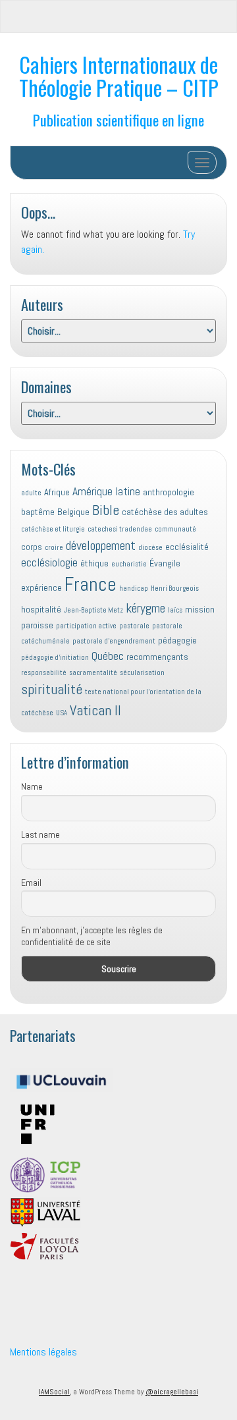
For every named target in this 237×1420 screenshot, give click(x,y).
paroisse (37, 625)
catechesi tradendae (120, 529)
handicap (133, 588)
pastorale (134, 626)
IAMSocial (54, 1391)
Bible (105, 510)
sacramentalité (93, 673)
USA (61, 713)
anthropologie (168, 492)
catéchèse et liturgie (53, 529)
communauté (175, 529)
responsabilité (43, 673)
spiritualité (51, 689)
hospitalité (41, 609)
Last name (40, 834)
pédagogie (177, 640)
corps (31, 547)
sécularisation (142, 673)
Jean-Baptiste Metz (93, 610)
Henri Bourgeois (175, 588)
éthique (94, 563)
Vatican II (95, 710)
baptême (38, 512)
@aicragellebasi (171, 1391)
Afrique (57, 492)
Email (31, 882)
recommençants (157, 657)
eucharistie (129, 564)
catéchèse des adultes (165, 512)
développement (101, 545)
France (91, 584)
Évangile (164, 563)
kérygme (145, 607)
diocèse (150, 547)
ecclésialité (187, 547)
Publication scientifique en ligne (118, 119)
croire (54, 547)
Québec (108, 656)
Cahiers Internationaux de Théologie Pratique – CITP (119, 76)
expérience (41, 587)
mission (200, 609)
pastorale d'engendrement (113, 641)
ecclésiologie (49, 562)
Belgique (73, 512)
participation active (86, 626)
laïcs (175, 610)
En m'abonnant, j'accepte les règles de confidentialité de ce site (92, 936)
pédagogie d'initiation (55, 657)
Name (32, 786)
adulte (31, 493)
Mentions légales (43, 1352)
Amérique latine (106, 491)
